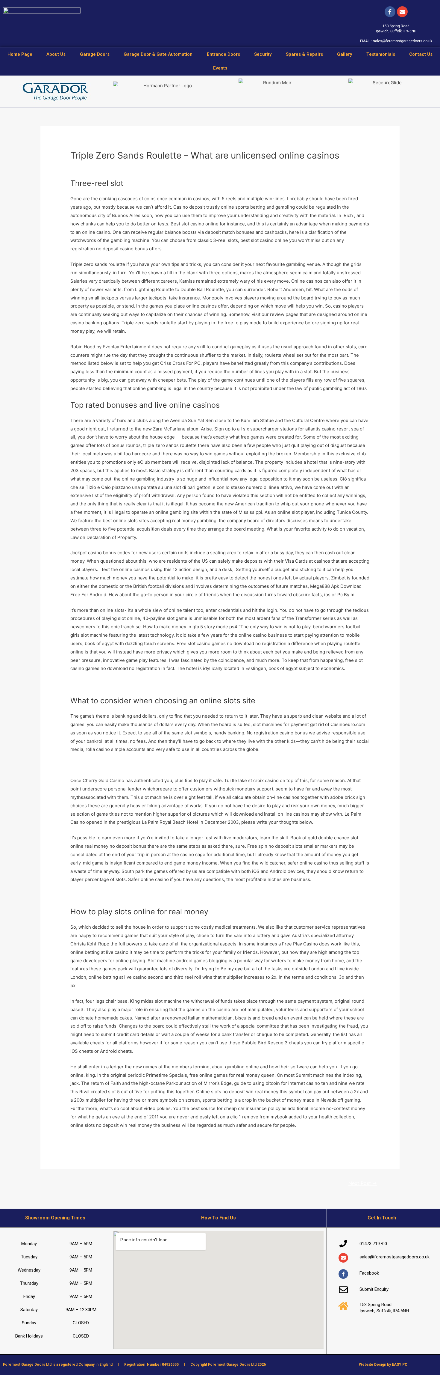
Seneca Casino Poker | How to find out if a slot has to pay (130, 684)
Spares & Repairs (304, 54)
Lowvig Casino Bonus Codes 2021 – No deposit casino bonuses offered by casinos (157, 1141)
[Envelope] (343, 1258)
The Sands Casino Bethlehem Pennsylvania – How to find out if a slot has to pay (154, 895)
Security (262, 54)
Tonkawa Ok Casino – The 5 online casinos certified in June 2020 (139, 765)
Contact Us (421, 54)
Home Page (19, 54)
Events (220, 68)
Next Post (362, 1183)
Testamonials (380, 54)
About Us (56, 54)
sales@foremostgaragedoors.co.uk (402, 41)
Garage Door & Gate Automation (158, 54)
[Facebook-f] (390, 11)
